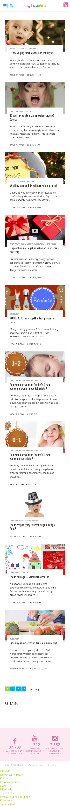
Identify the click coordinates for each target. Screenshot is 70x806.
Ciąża (12, 181)
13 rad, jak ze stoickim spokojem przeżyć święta (32, 117)
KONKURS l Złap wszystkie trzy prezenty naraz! (32, 320)
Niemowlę (6, 789)
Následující (35, 690)
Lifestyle (32, 49)
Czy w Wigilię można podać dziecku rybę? (32, 53)
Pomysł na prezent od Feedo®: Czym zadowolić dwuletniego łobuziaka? (30, 386)
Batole (13, 49)
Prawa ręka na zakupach (31, 380)
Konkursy (14, 314)
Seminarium (7, 804)
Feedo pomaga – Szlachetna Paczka (29, 577)
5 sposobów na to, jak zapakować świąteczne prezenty (34, 250)
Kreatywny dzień (18, 244)
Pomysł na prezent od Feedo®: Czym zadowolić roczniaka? (30, 457)
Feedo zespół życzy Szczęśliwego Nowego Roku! (32, 527)
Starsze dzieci (8, 793)
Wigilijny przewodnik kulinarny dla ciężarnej (33, 185)
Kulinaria (22, 49)
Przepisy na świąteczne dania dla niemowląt (33, 643)
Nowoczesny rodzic (46, 244)
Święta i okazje (26, 111)
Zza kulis (23, 572)
